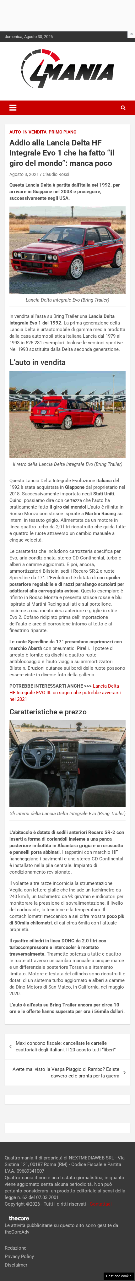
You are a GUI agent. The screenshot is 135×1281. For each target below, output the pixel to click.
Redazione (15, 1248)
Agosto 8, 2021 (24, 174)
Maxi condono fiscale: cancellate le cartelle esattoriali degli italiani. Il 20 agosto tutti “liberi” (66, 1046)
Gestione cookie (119, 1276)
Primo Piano (63, 131)
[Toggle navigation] (13, 108)
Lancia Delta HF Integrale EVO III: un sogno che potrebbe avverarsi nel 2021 (65, 692)
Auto (15, 131)
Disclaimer (16, 1265)
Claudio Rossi (56, 174)
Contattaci (101, 1204)
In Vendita (34, 131)
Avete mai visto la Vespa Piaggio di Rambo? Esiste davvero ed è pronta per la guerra (66, 1072)
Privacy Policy (19, 1256)
